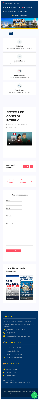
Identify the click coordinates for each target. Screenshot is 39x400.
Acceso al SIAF (11, 372)
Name (8, 200)
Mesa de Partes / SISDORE (12, 7)
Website (9, 216)
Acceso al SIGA (11, 369)
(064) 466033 (10, 333)
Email (8, 208)
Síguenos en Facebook (20, 15)
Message (9, 224)
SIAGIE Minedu (11, 376)
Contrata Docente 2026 (14, 348)
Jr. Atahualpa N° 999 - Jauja (15, 330)
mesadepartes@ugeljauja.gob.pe (18, 336)
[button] (34, 395)
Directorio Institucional (14, 357)
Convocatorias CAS (12, 351)
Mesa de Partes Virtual (14, 354)
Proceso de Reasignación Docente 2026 (25, 294)
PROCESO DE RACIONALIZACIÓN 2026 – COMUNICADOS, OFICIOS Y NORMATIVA (14, 292)
